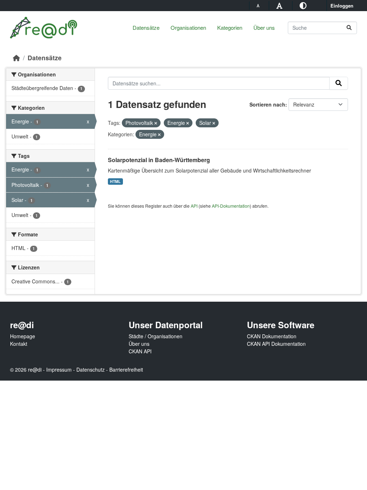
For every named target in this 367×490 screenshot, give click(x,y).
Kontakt (18, 343)
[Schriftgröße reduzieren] (259, 5)
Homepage (22, 336)
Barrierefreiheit (126, 369)
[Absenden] (349, 28)
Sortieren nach (267, 104)
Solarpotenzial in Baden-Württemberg (159, 160)
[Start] (16, 57)
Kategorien (229, 27)
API (194, 206)
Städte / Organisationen (155, 336)
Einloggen (341, 5)
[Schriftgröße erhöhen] (280, 5)
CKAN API (140, 351)
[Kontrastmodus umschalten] (304, 5)
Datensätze (146, 27)
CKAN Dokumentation (271, 336)
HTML (115, 181)
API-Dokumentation (231, 206)
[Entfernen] (155, 123)
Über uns (264, 27)
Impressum (59, 369)
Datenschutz (90, 369)
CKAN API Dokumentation (276, 343)
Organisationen (188, 27)
